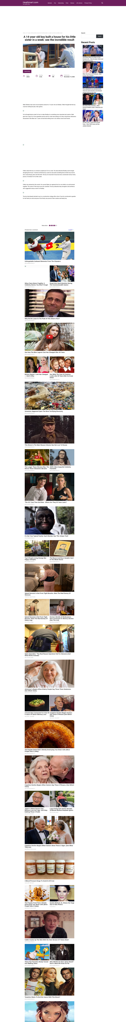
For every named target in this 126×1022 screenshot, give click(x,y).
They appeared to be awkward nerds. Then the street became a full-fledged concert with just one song (92, 90)
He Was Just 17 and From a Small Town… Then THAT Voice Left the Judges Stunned (91, 124)
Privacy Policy (88, 3)
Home (24, 32)
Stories (72, 3)
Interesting (61, 3)
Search (83, 33)
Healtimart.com (30, 2)
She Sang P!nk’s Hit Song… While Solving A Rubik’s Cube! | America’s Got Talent (93, 107)
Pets (67, 3)
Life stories (79, 3)
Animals (50, 3)
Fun (55, 3)
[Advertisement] (63, 20)
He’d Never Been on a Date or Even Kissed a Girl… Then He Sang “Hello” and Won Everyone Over (93, 58)
